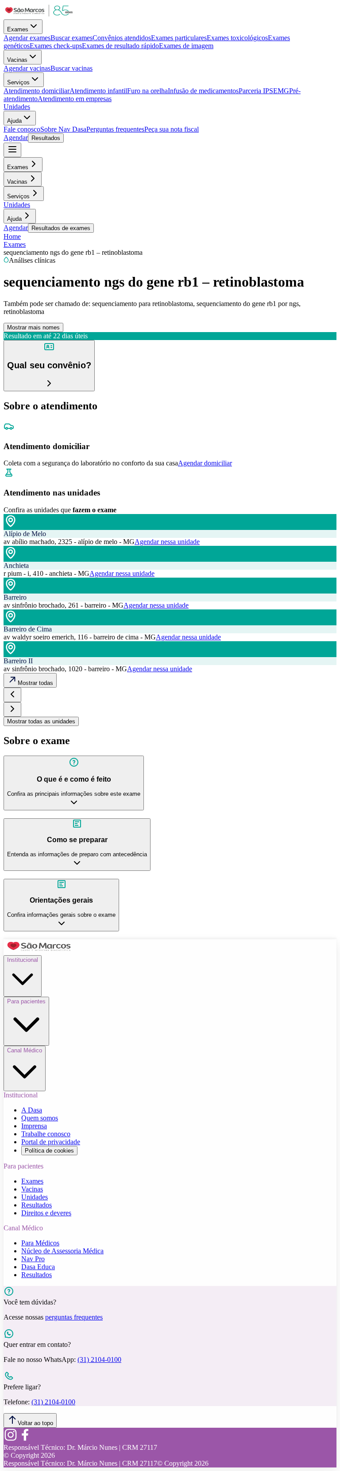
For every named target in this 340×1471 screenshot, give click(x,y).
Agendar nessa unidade (167, 541)
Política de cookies (49, 1150)
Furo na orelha (147, 91)
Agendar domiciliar (205, 463)
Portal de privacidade (50, 1142)
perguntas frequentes (74, 1317)
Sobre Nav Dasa (63, 129)
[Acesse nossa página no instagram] (11, 1439)
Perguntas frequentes (115, 129)
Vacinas (17, 60)
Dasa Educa (38, 1267)
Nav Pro (33, 1259)
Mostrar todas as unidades (41, 721)
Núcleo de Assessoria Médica (62, 1251)
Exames (17, 29)
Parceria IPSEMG (264, 91)
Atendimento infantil (98, 91)
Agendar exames (27, 38)
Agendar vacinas (27, 68)
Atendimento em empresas (75, 98)
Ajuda (14, 120)
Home (12, 236)
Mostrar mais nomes (33, 327)
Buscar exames (71, 38)
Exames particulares (179, 38)
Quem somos (39, 1118)
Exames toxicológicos (237, 38)
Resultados (45, 138)
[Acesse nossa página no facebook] (25, 1439)
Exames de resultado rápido (120, 45)
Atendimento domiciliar (37, 91)
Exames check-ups (56, 45)
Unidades (17, 106)
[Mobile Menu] (12, 150)
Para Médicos (40, 1243)
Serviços (18, 82)
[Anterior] (12, 695)
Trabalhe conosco (45, 1134)
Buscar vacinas (71, 68)
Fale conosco (22, 129)
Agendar (16, 137)
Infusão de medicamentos (203, 91)
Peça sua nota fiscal (171, 129)
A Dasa (31, 1110)
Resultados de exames (60, 228)
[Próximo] (12, 709)
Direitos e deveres (46, 1213)
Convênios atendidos (122, 38)
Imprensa (34, 1126)
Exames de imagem (186, 45)
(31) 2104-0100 (99, 1359)
